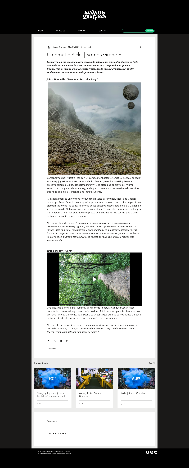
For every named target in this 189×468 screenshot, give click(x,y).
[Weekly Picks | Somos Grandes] (94, 378)
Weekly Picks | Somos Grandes (90, 394)
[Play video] (94, 279)
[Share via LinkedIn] (61, 340)
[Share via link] (67, 340)
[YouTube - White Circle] (155, 452)
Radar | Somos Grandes (133, 393)
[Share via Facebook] (48, 340)
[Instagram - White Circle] (151, 452)
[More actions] (140, 46)
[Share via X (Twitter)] (54, 340)
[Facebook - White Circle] (147, 452)
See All (152, 363)
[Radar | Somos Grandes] (136, 378)
